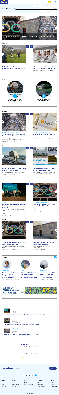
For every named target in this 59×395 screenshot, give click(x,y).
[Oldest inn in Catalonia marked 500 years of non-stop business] (45, 230)
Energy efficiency (54, 386)
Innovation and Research (28, 384)
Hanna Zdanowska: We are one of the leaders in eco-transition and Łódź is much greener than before (10, 275)
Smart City (26, 380)
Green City (53, 380)
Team (3, 384)
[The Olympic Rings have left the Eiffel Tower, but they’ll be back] (45, 192)
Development (14, 386)
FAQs (12, 390)
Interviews (3, 2)
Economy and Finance (15, 382)
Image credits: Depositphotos (47, 390)
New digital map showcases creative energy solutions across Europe (44, 169)
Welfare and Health (41, 386)
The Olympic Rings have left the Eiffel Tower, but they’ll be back (44, 205)
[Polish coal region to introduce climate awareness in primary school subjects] (45, 54)
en (27, 46)
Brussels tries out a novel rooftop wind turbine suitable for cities (14, 169)
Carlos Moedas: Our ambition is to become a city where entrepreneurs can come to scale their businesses (48, 275)
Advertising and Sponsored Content (34, 390)
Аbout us (4, 380)
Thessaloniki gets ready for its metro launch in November (29, 37)
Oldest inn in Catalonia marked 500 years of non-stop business (11, 37)
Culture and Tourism (42, 382)
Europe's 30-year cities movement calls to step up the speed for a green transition (14, 205)
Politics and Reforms (15, 384)
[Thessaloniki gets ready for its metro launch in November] (14, 122)
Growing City (14, 380)
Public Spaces (53, 384)
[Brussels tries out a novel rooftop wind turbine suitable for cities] (14, 156)
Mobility (52, 382)
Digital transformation (28, 382)
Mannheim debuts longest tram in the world (47, 37)
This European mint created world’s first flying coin (44, 100)
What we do (4, 382)
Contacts (4, 386)
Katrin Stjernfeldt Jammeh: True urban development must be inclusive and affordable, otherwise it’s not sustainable (29, 276)
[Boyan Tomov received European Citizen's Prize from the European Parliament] (29, 291)
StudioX (32, 393)
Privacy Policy (25, 390)
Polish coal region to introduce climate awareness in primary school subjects (44, 67)
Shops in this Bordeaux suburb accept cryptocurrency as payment (44, 135)
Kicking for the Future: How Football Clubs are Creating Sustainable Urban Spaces (13, 68)
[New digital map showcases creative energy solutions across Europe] (45, 156)
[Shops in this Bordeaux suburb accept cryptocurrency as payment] (45, 122)
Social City (40, 380)
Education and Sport (42, 384)
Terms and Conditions (17, 390)
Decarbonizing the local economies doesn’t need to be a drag (15, 100)
